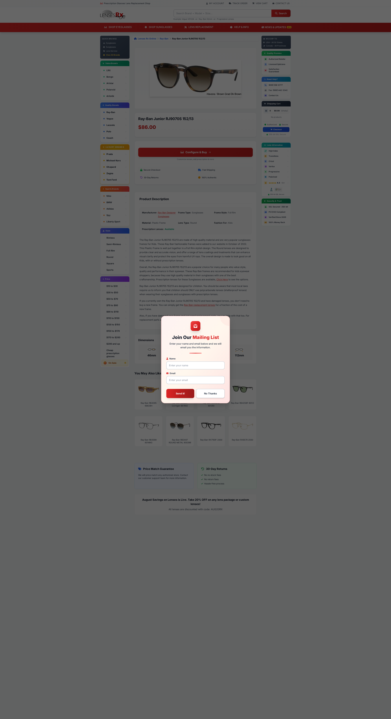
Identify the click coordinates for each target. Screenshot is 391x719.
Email (172, 373)
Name (172, 358)
